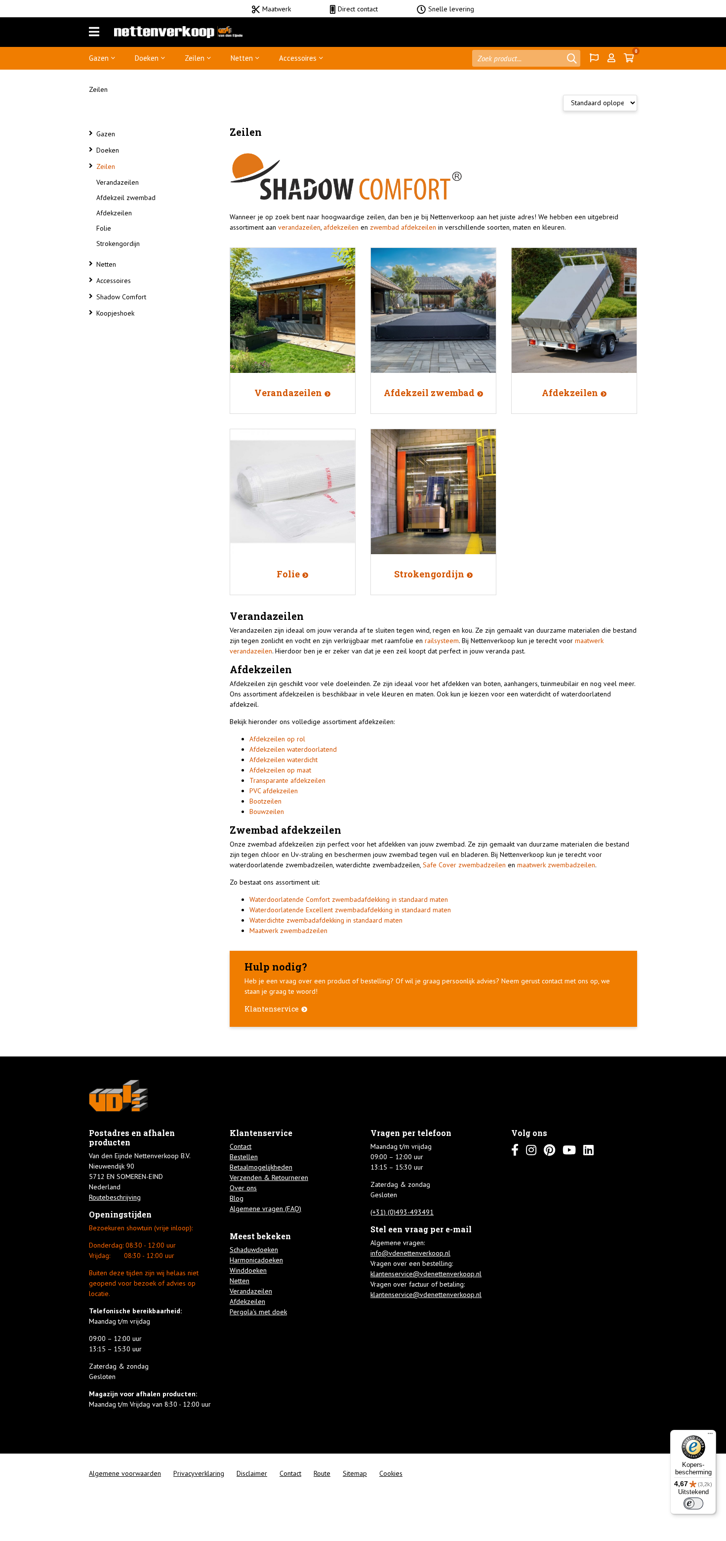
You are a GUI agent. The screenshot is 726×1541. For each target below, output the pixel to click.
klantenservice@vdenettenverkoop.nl (426, 1273)
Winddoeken (248, 1270)
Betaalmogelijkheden (261, 1167)
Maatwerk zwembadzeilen (288, 930)
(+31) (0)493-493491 (402, 1212)
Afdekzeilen (114, 212)
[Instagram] (531, 1150)
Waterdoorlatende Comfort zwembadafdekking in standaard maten (348, 899)
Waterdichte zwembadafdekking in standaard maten (326, 920)
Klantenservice (271, 1009)
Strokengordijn (118, 243)
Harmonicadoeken (256, 1260)
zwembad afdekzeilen (403, 227)
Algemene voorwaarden (125, 1473)
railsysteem (442, 640)
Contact (240, 1146)
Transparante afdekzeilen (287, 780)
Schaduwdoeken (254, 1249)
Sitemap (355, 1473)
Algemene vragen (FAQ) (265, 1208)
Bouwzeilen (266, 811)
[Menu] (94, 32)
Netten (242, 58)
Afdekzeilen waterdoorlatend (293, 749)
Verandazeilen (117, 182)
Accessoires (298, 58)
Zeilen (194, 58)
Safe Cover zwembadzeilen (464, 864)
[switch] (693, 1503)
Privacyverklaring (198, 1473)
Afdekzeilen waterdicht (283, 759)
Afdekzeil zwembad (126, 197)
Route (322, 1473)
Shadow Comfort (121, 296)
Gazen (99, 58)
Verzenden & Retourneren (269, 1177)
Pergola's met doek (258, 1311)
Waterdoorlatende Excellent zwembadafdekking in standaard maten (350, 909)
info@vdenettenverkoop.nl (410, 1253)
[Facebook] (515, 1150)
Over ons (243, 1187)
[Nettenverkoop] (178, 32)
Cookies (391, 1473)
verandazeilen (299, 227)
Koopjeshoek (115, 313)
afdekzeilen (341, 227)
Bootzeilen (265, 801)
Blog (236, 1198)
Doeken (147, 58)
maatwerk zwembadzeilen (556, 864)
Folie (103, 228)
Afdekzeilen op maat (280, 770)
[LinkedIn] (588, 1150)
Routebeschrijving (115, 1197)
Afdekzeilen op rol (277, 738)
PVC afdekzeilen (273, 790)
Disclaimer (252, 1473)
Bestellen (244, 1156)
